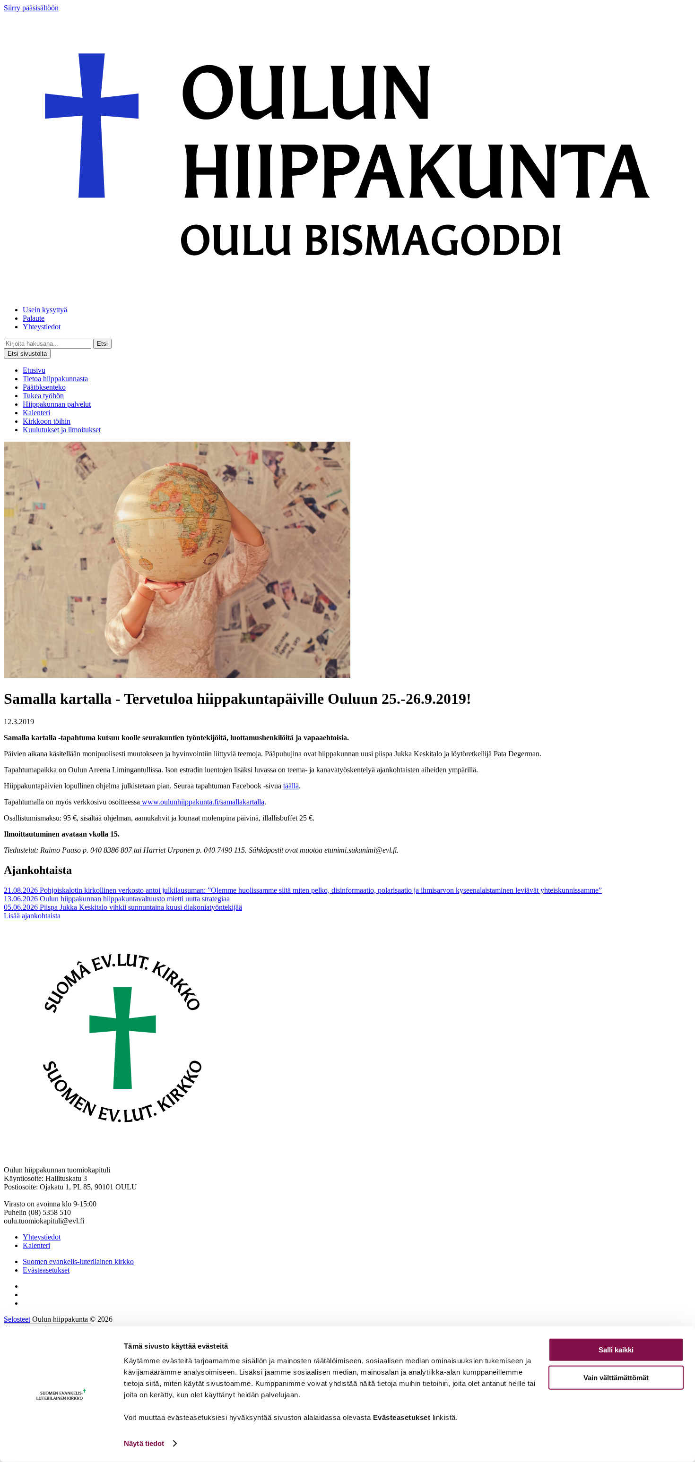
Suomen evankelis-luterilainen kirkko (78, 1261)
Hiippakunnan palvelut (57, 404)
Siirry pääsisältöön (31, 8)
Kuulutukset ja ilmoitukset (62, 430)
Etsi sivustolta (27, 353)
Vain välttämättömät (616, 1377)
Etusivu (34, 370)
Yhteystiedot (42, 327)
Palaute (33, 318)
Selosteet (17, 1319)
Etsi (102, 343)
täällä (291, 786)
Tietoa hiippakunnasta (55, 379)
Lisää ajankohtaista (32, 916)
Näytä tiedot (144, 1443)
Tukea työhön (43, 396)
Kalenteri (36, 413)
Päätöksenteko (44, 387)
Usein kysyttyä (45, 310)
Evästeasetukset (46, 1270)
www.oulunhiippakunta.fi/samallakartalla (202, 802)
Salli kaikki (616, 1350)
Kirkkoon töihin (46, 421)
